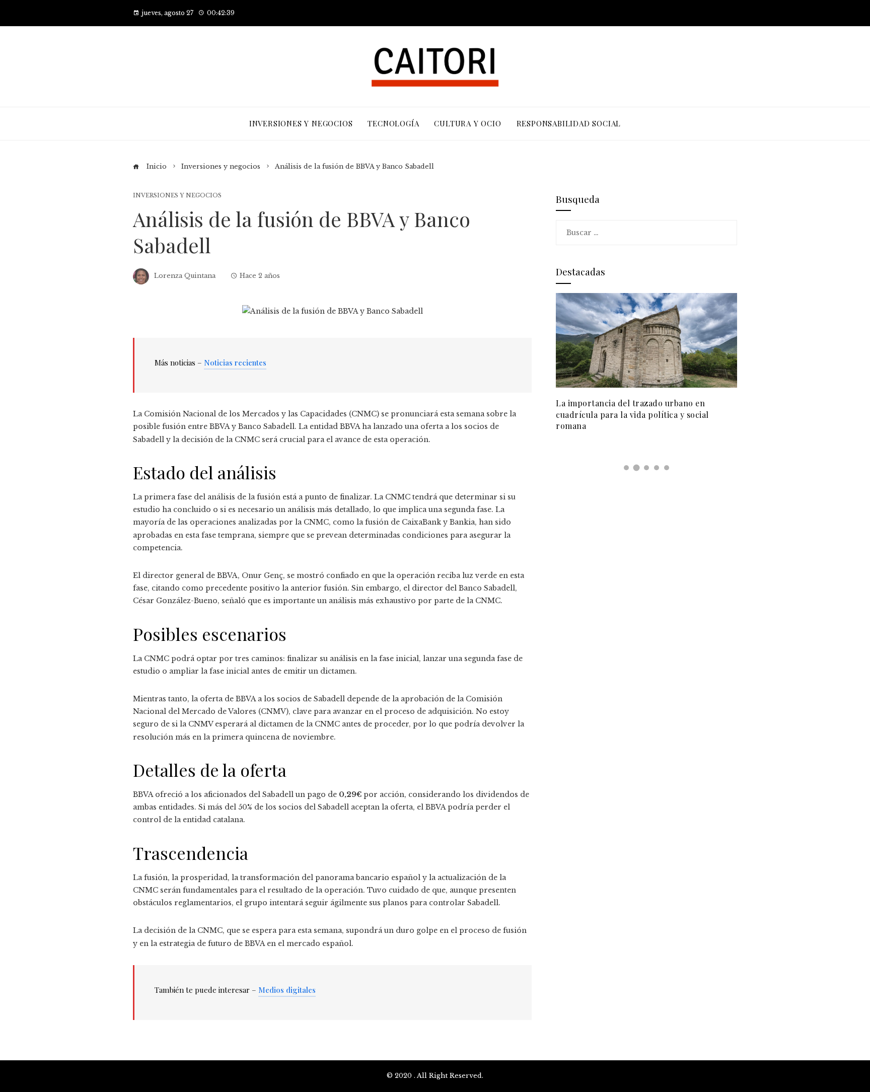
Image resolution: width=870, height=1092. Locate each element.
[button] (626, 467)
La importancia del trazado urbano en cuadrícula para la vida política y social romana (632, 414)
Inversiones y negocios (177, 195)
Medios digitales (287, 990)
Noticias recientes (235, 362)
